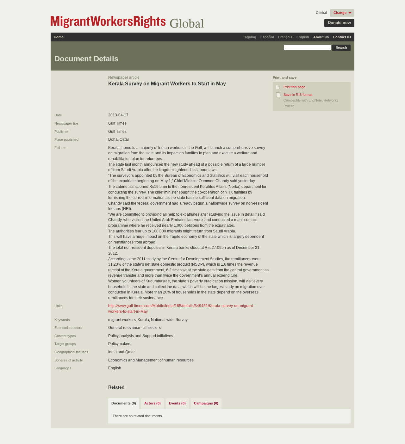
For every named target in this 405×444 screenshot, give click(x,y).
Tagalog (249, 37)
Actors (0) (152, 403)
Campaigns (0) (206, 403)
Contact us (342, 37)
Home (59, 37)
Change (339, 13)
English (302, 37)
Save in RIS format (298, 94)
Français (285, 37)
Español (267, 37)
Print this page (294, 87)
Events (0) (177, 403)
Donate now (339, 22)
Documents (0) (123, 403)
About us (321, 37)
